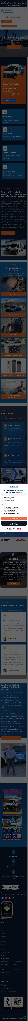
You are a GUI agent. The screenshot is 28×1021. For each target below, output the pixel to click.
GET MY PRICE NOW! (13, 518)
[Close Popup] (26, 486)
